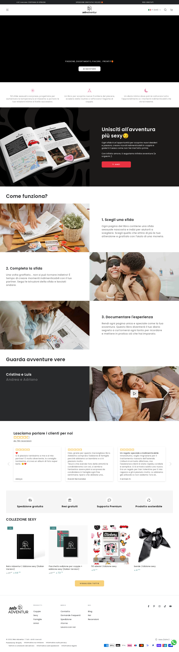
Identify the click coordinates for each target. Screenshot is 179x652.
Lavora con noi (68, 627)
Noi (89, 615)
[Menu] (7, 10)
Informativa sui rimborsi (34, 643)
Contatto (65, 611)
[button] (154, 10)
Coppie (37, 611)
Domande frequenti (71, 615)
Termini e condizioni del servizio (21, 646)
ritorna (64, 623)
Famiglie (37, 619)
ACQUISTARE (89, 69)
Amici (36, 623)
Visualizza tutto (89, 583)
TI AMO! (116, 164)
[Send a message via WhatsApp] (174, 642)
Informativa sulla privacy (56, 643)
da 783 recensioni (23, 440)
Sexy (35, 615)
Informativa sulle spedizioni (48, 646)
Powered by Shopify (14, 643)
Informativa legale (69, 646)
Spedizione (66, 619)
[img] (91, 437)
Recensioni (93, 619)
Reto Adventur (18, 639)
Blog (90, 611)
